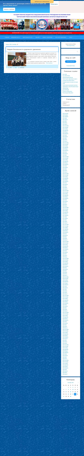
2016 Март (65, 199)
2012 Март (65, 135)
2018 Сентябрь (66, 241)
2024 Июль (65, 343)
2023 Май (65, 324)
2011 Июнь (65, 122)
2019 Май (65, 253)
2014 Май (65, 169)
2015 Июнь (65, 187)
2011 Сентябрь (66, 125)
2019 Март (65, 250)
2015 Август (65, 189)
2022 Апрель (65, 306)
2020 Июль (65, 273)
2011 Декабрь (65, 130)
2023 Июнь (65, 326)
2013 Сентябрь (66, 156)
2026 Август (65, 374)
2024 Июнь (65, 341)
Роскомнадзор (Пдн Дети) (68, 92)
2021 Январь (65, 283)
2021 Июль (65, 292)
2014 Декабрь (65, 178)
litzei (16, 67)
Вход (73, 45)
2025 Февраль (65, 352)
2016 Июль (65, 206)
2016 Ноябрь (65, 210)
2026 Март (65, 369)
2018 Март (65, 233)
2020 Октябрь (65, 278)
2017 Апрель (65, 218)
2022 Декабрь (65, 317)
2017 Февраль (65, 215)
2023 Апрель (65, 323)
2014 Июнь (65, 170)
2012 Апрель (65, 136)
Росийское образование (67, 91)
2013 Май (65, 155)
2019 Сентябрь (66, 258)
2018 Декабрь (65, 246)
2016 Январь (65, 196)
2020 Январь (65, 264)
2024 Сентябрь (66, 344)
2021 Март (65, 286)
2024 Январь (65, 335)
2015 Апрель (65, 184)
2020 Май (65, 270)
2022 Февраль (65, 303)
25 (75, 394)
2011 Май (65, 121)
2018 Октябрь (65, 243)
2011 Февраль (65, 116)
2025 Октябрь (65, 361)
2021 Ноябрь (65, 298)
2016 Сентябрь (66, 207)
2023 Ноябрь (65, 332)
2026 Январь (65, 366)
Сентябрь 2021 (71, 382)
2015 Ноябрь (65, 193)
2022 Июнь (65, 309)
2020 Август (65, 275)
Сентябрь (14, 44)
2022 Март (65, 304)
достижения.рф (66, 89)
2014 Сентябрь (66, 173)
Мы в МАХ (65, 74)
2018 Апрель (65, 235)
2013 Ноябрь (65, 159)
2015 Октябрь (65, 192)
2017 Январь (65, 213)
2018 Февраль (65, 232)
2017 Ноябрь (65, 227)
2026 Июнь (65, 372)
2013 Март (65, 152)
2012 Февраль (65, 133)
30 (70, 396)
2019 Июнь (65, 255)
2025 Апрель (65, 355)
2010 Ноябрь (65, 115)
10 (72, 389)
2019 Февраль (65, 249)
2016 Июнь (65, 204)
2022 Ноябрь (65, 315)
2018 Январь (65, 230)
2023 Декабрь (65, 334)
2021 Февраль (65, 284)
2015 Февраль (65, 181)
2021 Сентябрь (66, 295)
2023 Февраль (65, 320)
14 (66, 391)
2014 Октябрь (65, 175)
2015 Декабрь (65, 195)
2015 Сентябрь (66, 190)
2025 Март (65, 354)
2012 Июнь (65, 139)
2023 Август (65, 327)
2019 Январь (65, 247)
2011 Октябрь (65, 127)
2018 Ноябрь (65, 244)
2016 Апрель (65, 201)
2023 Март (65, 321)
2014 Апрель (65, 167)
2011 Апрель (65, 119)
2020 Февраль (65, 266)
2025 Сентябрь (66, 360)
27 (63, 396)
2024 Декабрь (65, 349)
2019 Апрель (65, 252)
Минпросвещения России (68, 77)
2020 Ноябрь (65, 280)
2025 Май (65, 357)
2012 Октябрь (65, 144)
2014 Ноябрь (65, 176)
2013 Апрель (65, 153)
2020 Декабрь (65, 281)
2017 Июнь (65, 221)
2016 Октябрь (65, 209)
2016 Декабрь (65, 212)
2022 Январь (65, 301)
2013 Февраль (65, 150)
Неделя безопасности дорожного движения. (24, 49)
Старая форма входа (70, 65)
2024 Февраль (65, 337)
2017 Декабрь (65, 229)
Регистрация (69, 45)
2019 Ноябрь (65, 261)
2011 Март (65, 118)
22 (68, 394)
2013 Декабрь (65, 161)
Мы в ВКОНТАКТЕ (66, 75)
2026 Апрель (65, 371)
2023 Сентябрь (66, 329)
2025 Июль (65, 358)
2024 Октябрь (65, 346)
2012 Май (65, 138)
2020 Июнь (65, 272)
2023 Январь (65, 318)
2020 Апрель (65, 269)
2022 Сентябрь (66, 312)
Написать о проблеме (9, 9)
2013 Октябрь (65, 158)
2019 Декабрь (65, 263)
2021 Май (65, 289)
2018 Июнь (65, 238)
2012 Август (65, 141)
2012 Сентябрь (66, 142)
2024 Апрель (65, 338)
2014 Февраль (65, 164)
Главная (7, 44)
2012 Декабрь (65, 147)
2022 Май (65, 307)
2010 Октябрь (65, 113)
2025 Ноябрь (65, 363)
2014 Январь (65, 162)
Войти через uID (70, 61)
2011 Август (65, 124)
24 (72, 394)
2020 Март (65, 267)
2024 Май (65, 340)
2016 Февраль (65, 198)
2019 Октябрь (65, 260)
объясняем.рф (65, 88)
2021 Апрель (65, 287)
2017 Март (65, 216)
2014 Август (65, 172)
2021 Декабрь (65, 300)
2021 (11, 44)
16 (70, 391)
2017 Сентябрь (66, 224)
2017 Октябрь (65, 226)
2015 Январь (65, 179)
